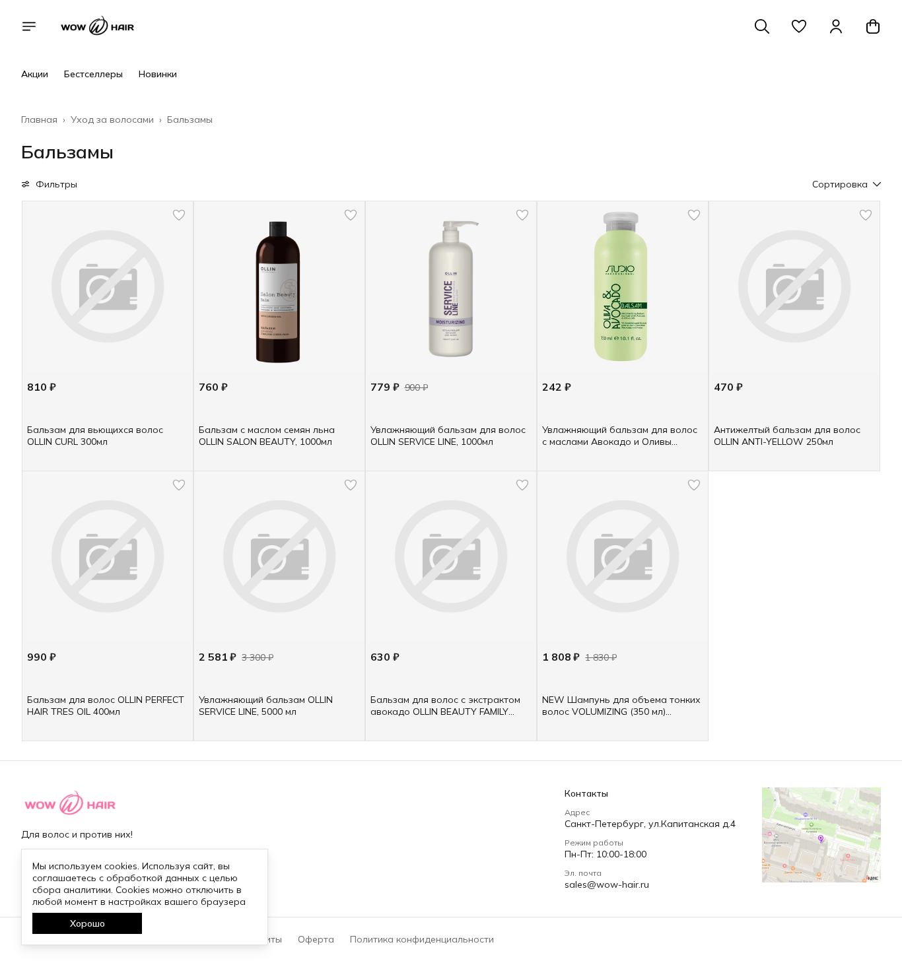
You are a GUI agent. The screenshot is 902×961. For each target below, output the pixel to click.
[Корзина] (873, 26)
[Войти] (836, 26)
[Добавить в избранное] (178, 215)
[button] (799, 26)
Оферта (316, 939)
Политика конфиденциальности (422, 939)
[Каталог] (29, 26)
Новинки (158, 74)
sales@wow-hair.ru (607, 884)
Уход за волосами (112, 119)
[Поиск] (762, 26)
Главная (39, 119)
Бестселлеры (93, 74)
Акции (34, 74)
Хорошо (87, 923)
